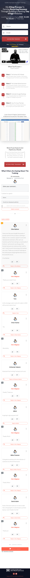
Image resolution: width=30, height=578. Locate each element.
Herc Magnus (15, 345)
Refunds (21, 576)
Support (9, 576)
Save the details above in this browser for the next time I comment (15, 207)
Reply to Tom (15, 313)
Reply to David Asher (15, 517)
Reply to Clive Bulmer (16, 266)
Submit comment (15, 209)
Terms (17, 576)
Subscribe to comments (8, 551)
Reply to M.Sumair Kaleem (15, 379)
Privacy (13, 576)
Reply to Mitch (15, 423)
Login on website (5, 219)
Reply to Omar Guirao (16, 334)
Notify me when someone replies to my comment (16, 205)
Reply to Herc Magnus (16, 288)
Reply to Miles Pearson (15, 469)
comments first (19, 178)
